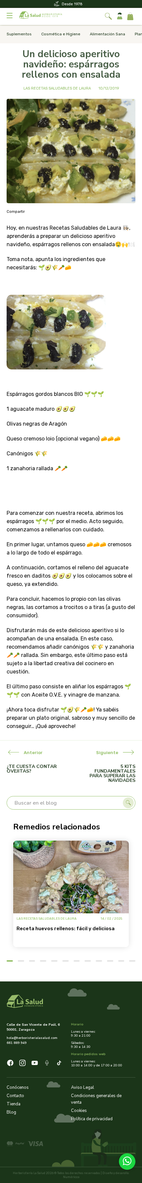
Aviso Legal (82, 1087)
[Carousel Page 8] (88, 961)
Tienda (13, 1104)
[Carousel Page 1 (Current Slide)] (10, 961)
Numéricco (71, 1177)
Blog (11, 1112)
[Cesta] (130, 16)
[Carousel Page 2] (21, 961)
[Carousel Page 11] (121, 961)
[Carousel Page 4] (43, 961)
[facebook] (10, 1064)
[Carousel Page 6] (65, 961)
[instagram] (22, 1064)
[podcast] (47, 1064)
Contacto (15, 1096)
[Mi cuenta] (119, 16)
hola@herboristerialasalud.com (32, 1038)
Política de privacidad (92, 1119)
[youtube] (34, 1064)
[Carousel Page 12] (132, 961)
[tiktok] (59, 1064)
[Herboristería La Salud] (40, 16)
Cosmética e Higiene (60, 34)
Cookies (79, 1111)
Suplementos (19, 34)
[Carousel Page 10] (110, 961)
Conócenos (18, 1087)
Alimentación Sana (107, 34)
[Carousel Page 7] (77, 961)
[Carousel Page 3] (32, 961)
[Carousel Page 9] (99, 961)
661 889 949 (16, 1043)
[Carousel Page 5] (54, 961)
